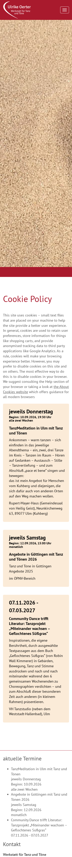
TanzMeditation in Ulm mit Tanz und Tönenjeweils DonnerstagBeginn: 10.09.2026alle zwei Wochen (39, 779)
